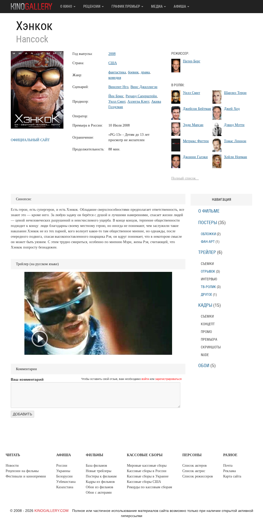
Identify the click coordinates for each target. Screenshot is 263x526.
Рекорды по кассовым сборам (149, 487)
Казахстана (64, 487)
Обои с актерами (99, 492)
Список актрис (193, 471)
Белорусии (64, 476)
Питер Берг (191, 61)
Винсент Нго (118, 87)
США (112, 63)
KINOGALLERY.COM (51, 511)
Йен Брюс (116, 96)
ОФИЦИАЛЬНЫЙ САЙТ (30, 140)
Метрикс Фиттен (196, 141)
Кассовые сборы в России (146, 471)
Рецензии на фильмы (22, 471)
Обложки (208, 234)
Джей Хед (232, 109)
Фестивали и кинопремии (26, 476)
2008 (112, 54)
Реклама (229, 471)
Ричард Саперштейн (141, 96)
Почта (227, 465)
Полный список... (185, 178)
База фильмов (96, 465)
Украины (63, 471)
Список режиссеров (197, 476)
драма (145, 72)
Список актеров (194, 465)
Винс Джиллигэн (143, 87)
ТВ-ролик (208, 287)
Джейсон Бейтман (197, 109)
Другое (206, 294)
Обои (203, 366)
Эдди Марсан (193, 125)
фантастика (117, 72)
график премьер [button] (126, 6)
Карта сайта (232, 476)
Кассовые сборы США (144, 482)
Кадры (205, 305)
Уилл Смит (116, 101)
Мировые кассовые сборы (146, 465)
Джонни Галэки (195, 157)
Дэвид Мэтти (234, 125)
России (61, 465)
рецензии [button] (92, 6)
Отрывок (208, 271)
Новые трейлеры (98, 471)
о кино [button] (66, 6)
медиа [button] (157, 6)
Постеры (207, 223)
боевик (133, 72)
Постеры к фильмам (101, 476)
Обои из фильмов (99, 487)
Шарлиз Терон (235, 93)
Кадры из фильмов (100, 482)
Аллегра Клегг (138, 101)
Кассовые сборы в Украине (147, 476)
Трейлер (207, 253)
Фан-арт (208, 241)
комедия (114, 78)
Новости (12, 465)
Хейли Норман (235, 157)
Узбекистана (66, 482)
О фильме (209, 211)
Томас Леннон (235, 141)
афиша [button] (180, 6)
